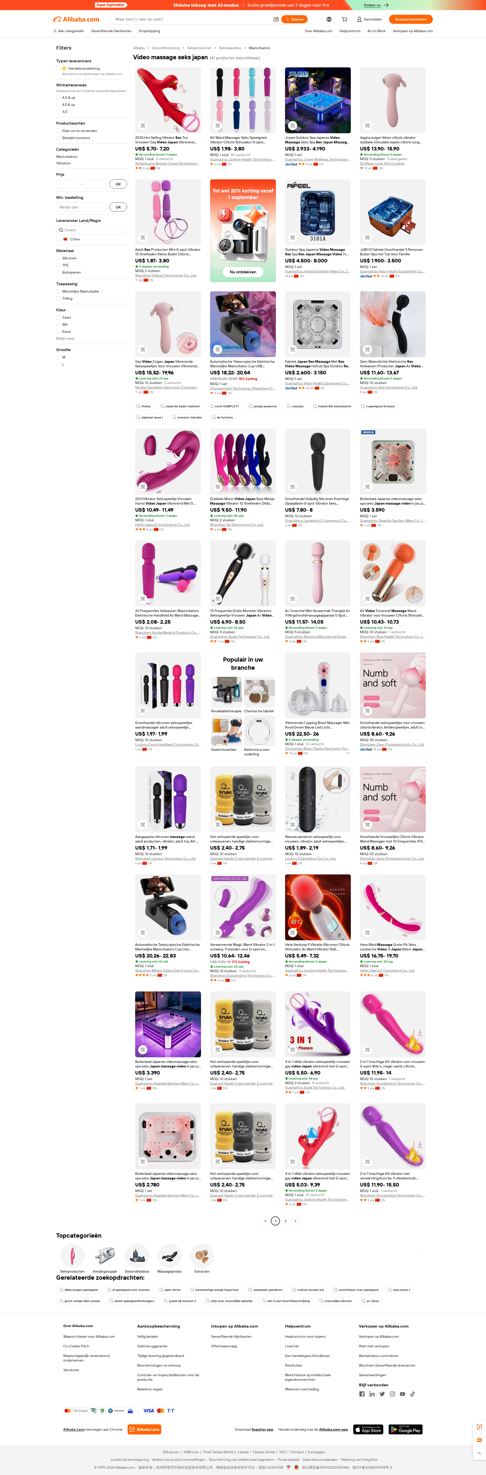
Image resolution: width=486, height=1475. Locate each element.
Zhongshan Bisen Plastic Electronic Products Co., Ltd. (318, 748)
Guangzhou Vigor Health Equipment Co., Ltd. (393, 271)
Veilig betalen (147, 1336)
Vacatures (71, 1370)
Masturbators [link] (259, 48)
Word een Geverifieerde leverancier (387, 1365)
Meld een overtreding (302, 1389)
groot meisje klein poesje (82, 1301)
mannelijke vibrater (338, 1301)
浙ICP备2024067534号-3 (372, 1467)
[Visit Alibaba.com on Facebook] (362, 1394)
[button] (276, 19)
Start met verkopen (374, 1346)
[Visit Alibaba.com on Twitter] (382, 1394)
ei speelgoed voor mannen (131, 1290)
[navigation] (91, 635)
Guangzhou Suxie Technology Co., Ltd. (240, 637)
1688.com (191, 1452)
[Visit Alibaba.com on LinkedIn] (372, 1394)
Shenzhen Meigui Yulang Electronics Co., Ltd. (168, 970)
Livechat (292, 1346)
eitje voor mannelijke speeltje (232, 1301)
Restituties (293, 1365)
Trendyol (297, 1452)
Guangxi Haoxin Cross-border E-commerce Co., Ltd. (243, 858)
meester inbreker (189, 417)
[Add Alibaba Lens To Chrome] (144, 1429)
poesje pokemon (265, 406)
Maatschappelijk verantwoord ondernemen (86, 1358)
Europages (316, 1452)
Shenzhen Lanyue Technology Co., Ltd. (165, 858)
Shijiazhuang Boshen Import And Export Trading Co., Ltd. (168, 163)
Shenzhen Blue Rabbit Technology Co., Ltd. (393, 637)
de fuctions (225, 417)
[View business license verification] (288, 1467)
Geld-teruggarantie (152, 1346)
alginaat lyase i (152, 417)
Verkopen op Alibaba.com (379, 1336)
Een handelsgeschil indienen (307, 1356)
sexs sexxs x (401, 1290)
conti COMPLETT (227, 406)
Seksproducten (199, 48)
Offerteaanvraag (224, 1346)
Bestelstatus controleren (378, 1356)
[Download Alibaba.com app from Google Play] (406, 1429)
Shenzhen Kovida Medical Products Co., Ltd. (168, 632)
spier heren (173, 1290)
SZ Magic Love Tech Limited (382, 163)
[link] (479, 1426)
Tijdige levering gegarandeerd (160, 1356)
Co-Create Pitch (76, 1346)
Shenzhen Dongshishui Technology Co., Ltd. (243, 975)
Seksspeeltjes (230, 48)
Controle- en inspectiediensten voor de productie (168, 1377)
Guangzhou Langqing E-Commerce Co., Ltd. (318, 521)
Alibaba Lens (74, 1429)
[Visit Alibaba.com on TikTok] (413, 1394)
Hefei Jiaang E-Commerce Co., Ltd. (162, 525)
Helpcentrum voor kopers (305, 1336)
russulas (297, 406)
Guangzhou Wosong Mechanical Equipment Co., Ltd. (318, 637)
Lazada (243, 1452)
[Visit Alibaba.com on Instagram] (392, 1394)
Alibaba (139, 48)
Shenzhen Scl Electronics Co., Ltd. (237, 525)
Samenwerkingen (372, 1375)
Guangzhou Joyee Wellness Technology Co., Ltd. (318, 159)
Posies (146, 406)
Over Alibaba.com (78, 1326)
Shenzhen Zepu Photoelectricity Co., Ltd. (392, 744)
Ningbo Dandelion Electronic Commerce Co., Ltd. (168, 387)
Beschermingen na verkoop (159, 1365)
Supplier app (262, 1429)
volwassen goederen (267, 1290)
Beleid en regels (150, 1389)
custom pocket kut (310, 1290)
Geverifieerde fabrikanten (231, 1336)
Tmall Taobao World (218, 1452)
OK (118, 184)
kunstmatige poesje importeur (217, 1290)
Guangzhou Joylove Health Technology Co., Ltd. (243, 159)
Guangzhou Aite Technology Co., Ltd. (389, 387)
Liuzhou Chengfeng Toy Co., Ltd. (310, 858)
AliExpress (171, 1452)
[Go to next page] (295, 1220)
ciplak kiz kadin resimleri (182, 406)
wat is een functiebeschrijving (288, 1301)
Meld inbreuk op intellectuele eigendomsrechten (308, 1377)
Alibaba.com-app (333, 1429)
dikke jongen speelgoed (81, 1290)
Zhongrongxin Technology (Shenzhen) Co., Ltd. (243, 388)
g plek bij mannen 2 (182, 1301)
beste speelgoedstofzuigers (134, 1301)
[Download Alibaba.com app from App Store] (368, 1429)
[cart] (345, 20)
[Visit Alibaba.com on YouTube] (402, 1394)
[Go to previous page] (265, 1220)
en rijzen (373, 1301)
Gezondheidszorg (166, 48)
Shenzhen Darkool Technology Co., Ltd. (165, 275)
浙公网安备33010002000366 (325, 1467)
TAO (282, 1452)
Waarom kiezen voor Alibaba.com (89, 1336)
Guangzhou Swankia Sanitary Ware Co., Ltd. (393, 521)
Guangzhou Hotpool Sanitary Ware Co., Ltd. (318, 271)
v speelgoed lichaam (380, 406)
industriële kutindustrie (334, 406)
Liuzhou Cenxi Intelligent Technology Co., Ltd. (168, 744)
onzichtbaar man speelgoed (358, 1290)
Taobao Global (264, 1452)
